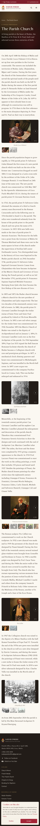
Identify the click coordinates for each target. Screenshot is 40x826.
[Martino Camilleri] (21, 526)
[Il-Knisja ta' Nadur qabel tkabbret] (13, 149)
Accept (29, 821)
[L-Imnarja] (13, 411)
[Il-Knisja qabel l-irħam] (13, 628)
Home (3, 20)
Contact (4, 786)
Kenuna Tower (6, 799)
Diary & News (6, 770)
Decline (11, 821)
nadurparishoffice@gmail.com (11, 754)
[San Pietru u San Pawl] (5, 411)
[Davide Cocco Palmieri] (5, 149)
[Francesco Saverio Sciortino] (5, 526)
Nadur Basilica (6, 795)
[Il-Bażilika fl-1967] (5, 710)
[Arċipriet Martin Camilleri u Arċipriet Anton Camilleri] (13, 526)
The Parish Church (8, 777)
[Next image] (35, 131)
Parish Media (6, 774)
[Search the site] (31, 8)
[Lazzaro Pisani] (29, 526)
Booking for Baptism (8, 783)
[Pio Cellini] (5, 628)
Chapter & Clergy (7, 780)
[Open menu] (36, 8)
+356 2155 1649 (7, 752)
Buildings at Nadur (9, 792)
